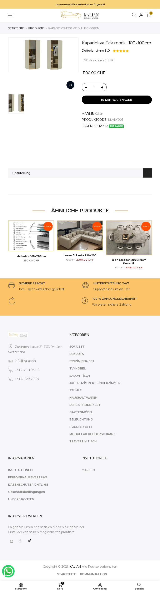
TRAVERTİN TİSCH (83, 441)
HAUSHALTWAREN (83, 397)
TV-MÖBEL (77, 368)
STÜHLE (75, 390)
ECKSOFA (76, 354)
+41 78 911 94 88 (27, 370)
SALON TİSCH (79, 376)
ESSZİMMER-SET (81, 361)
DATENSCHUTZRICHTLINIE (28, 484)
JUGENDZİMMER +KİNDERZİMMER (94, 383)
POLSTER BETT (81, 427)
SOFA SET (76, 346)
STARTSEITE (16, 28)
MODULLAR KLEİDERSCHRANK (92, 434)
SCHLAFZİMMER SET (84, 405)
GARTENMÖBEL (81, 412)
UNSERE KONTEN (21, 499)
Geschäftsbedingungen (26, 492)
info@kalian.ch (25, 361)
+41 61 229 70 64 (27, 379)
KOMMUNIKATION (93, 574)
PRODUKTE (36, 28)
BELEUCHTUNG (81, 419)
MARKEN (88, 470)
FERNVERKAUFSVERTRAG (27, 477)
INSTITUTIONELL (21, 470)
